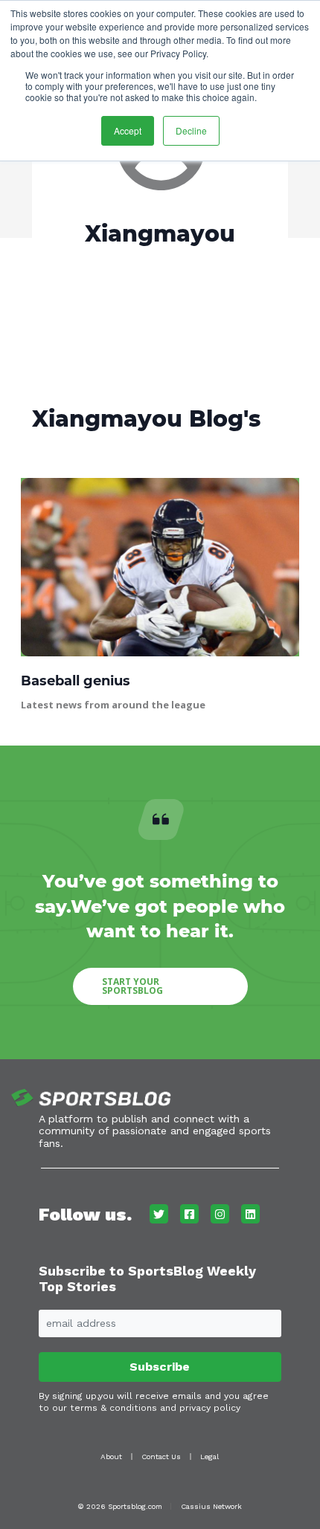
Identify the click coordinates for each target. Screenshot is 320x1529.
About (111, 1456)
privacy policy (209, 1408)
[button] (160, 986)
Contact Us (161, 1456)
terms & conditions (113, 1408)
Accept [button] (127, 130)
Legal (209, 1456)
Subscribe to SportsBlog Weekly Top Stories (147, 1279)
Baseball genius (75, 681)
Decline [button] (191, 130)
